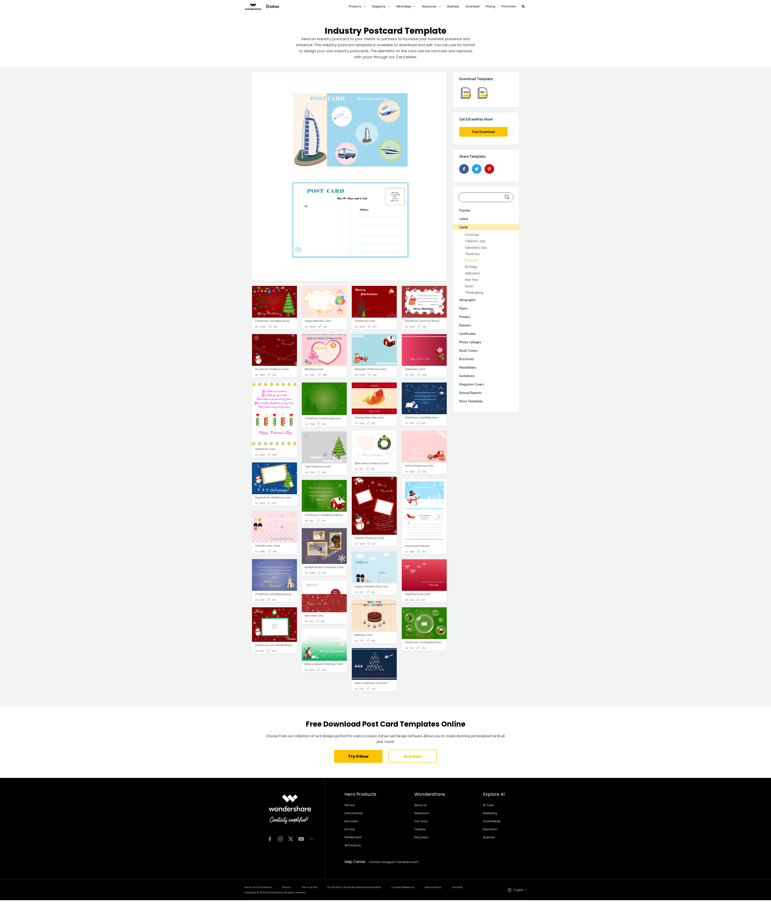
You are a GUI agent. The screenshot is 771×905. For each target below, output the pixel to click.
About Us (420, 805)
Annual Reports (470, 393)
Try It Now (358, 756)
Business (453, 6)
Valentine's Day (476, 247)
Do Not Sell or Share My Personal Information (354, 887)
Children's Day (475, 241)
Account (412, 862)
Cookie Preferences (403, 887)
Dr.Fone (350, 829)
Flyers (463, 308)
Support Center (395, 862)
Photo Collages (470, 342)
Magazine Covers (471, 384)
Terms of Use (309, 887)
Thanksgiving (474, 292)
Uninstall (457, 887)
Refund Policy (433, 887)
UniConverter (354, 813)
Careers (419, 829)
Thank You (472, 254)
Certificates (467, 333)
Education (421, 837)
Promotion (509, 6)
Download (472, 6)
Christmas (472, 234)
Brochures (466, 359)
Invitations (467, 376)
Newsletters (467, 367)
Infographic (467, 300)
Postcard (471, 260)
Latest (463, 219)
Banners (465, 325)
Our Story (421, 821)
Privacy (286, 887)
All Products (353, 845)
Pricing (490, 6)
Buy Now (412, 756)
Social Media (492, 821)
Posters (464, 317)
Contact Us (377, 862)
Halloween (472, 273)
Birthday (471, 267)
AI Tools (488, 805)
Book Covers (468, 350)
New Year (471, 279)
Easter (469, 286)
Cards (463, 227)
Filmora (350, 805)
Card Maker (406, 56)
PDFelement (353, 837)
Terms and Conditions (258, 887)
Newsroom (421, 813)
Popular (464, 210)
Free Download (483, 132)
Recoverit (351, 821)
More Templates (471, 401)
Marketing (490, 813)
